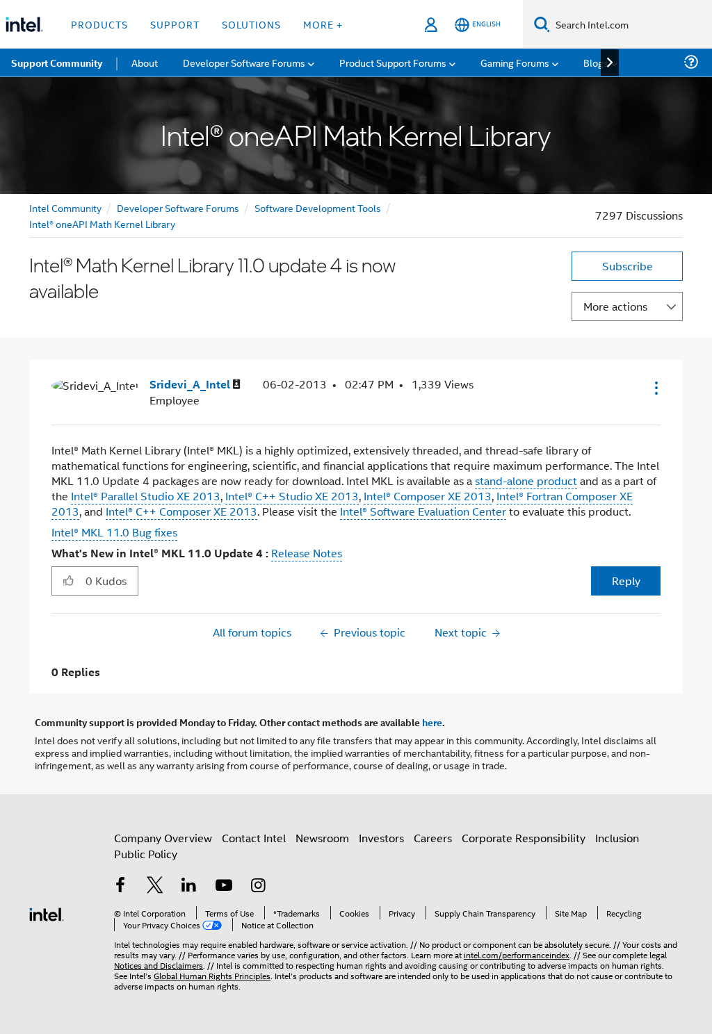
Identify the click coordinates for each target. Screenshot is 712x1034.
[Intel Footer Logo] (46, 913)
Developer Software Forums (178, 207)
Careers (433, 838)
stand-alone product (526, 481)
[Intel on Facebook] (120, 886)
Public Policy (145, 854)
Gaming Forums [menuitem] (514, 62)
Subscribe (627, 266)
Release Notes (306, 553)
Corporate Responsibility (523, 838)
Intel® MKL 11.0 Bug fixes (114, 532)
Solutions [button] (251, 24)
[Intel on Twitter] (155, 886)
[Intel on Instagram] (258, 886)
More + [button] (323, 24)
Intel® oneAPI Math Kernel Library (102, 223)
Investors (381, 838)
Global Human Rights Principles (212, 975)
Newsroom (322, 838)
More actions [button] (615, 306)
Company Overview (163, 838)
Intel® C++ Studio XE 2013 (292, 496)
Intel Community (65, 207)
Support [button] (175, 24)
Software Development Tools (317, 207)
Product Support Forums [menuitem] (392, 62)
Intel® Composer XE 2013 (428, 496)
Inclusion (617, 838)
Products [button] (99, 24)
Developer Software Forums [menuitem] (244, 62)
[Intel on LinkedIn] (189, 886)
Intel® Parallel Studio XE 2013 (145, 496)
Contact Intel (254, 838)
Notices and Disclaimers (158, 964)
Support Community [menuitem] (56, 62)
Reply (626, 581)
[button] (655, 388)
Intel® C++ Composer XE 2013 (181, 511)
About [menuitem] (144, 62)
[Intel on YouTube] (224, 886)
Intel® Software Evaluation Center (423, 511)
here (432, 722)
